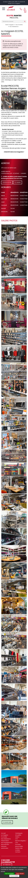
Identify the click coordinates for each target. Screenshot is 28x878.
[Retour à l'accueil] (8, 8)
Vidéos (17, 837)
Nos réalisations (14, 26)
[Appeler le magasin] (21, 9)
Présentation (5, 841)
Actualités (18, 835)
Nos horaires (19, 24)
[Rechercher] (25, 21)
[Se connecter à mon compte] (24, 9)
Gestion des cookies (18, 849)
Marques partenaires (4, 847)
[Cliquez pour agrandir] (14, 232)
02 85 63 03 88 (7, 182)
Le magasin (4, 835)
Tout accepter (9, 873)
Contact (17, 852)
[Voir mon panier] (24, 11)
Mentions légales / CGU (20, 841)
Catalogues (18, 833)
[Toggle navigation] (3, 9)
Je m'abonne (7, 865)
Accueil (3, 833)
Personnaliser (14, 876)
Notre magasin (9, 24)
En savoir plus (7, 822)
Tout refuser (20, 873)
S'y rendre (17, 182)
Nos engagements (6, 842)
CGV (16, 839)
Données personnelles (19, 845)
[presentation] (3, 61)
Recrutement (5, 844)
